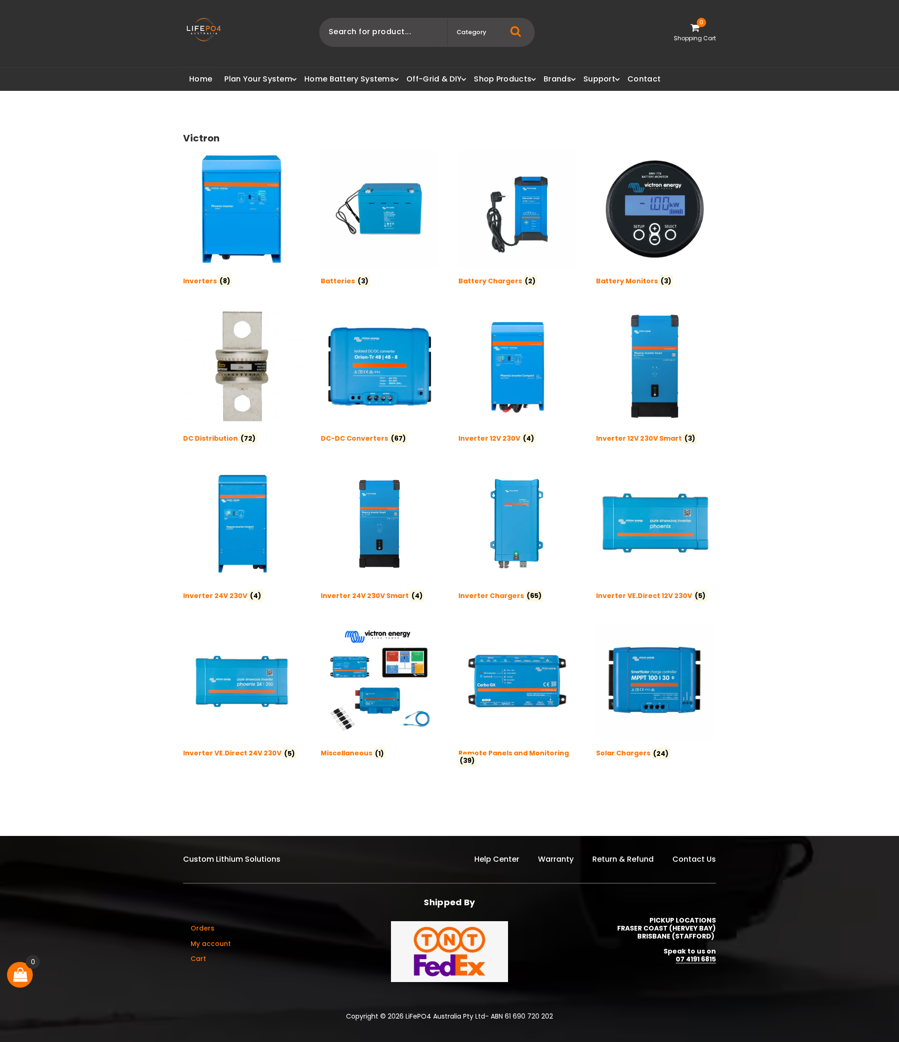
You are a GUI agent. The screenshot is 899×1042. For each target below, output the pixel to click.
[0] (20, 975)
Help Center (496, 859)
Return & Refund (623, 859)
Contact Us (694, 859)
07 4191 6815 (696, 959)
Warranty (556, 859)
